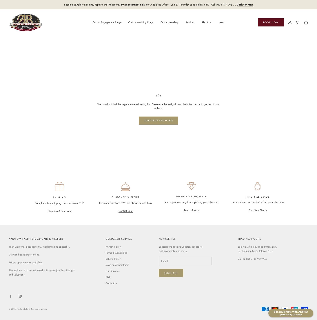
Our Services (112, 271)
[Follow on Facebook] (10, 296)
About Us (206, 22)
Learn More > (191, 210)
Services (189, 22)
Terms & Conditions (116, 253)
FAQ (107, 277)
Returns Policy (113, 259)
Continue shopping (158, 120)
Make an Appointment (117, 265)
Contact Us (111, 283)
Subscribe (171, 273)
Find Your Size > (258, 210)
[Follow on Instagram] (20, 296)
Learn (221, 22)
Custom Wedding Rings (140, 22)
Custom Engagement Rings (107, 22)
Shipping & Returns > (59, 211)
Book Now (271, 22)
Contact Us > (126, 211)
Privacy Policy (113, 247)
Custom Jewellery (169, 22)
